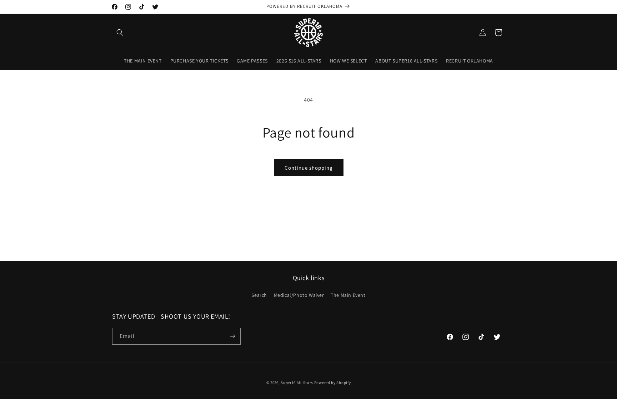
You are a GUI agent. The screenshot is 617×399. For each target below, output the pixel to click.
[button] (120, 32)
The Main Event (348, 295)
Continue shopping (309, 167)
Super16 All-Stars (297, 382)
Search (259, 295)
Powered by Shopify (332, 382)
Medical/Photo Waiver (299, 295)
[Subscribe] (232, 336)
